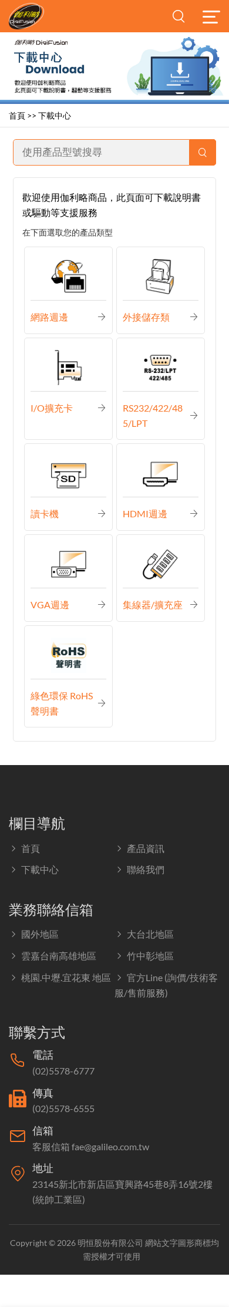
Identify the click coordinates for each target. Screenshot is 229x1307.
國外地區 (40, 933)
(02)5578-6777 (63, 1070)
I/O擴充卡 (52, 407)
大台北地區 (150, 933)
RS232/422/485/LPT (153, 415)
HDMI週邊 (145, 513)
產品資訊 (145, 848)
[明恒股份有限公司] (32, 16)
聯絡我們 (145, 869)
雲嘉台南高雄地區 (58, 955)
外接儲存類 (146, 316)
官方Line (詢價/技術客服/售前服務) (166, 985)
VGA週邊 (50, 604)
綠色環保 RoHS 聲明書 (62, 703)
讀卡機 (45, 513)
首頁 (17, 115)
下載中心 (54, 115)
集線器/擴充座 (153, 604)
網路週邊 (49, 316)
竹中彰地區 (150, 955)
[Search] (203, 152)
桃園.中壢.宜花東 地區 (66, 977)
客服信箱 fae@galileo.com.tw (90, 1146)
